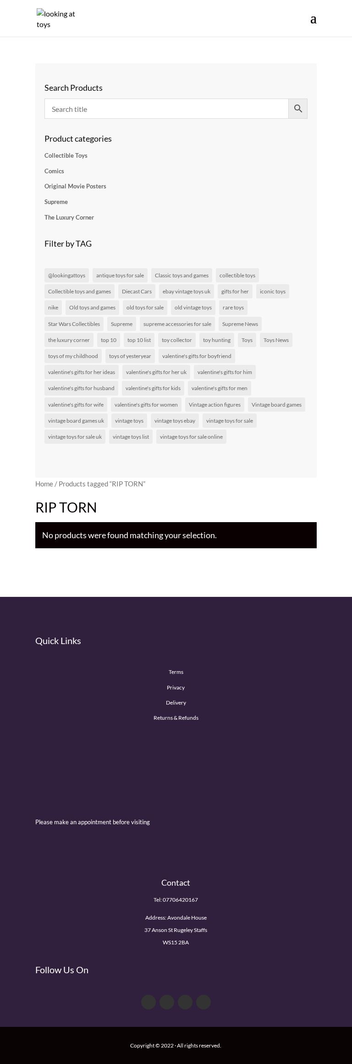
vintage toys (129, 420)
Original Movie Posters (75, 186)
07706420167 (180, 899)
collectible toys (237, 275)
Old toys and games (92, 307)
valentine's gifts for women (146, 404)
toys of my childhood (73, 356)
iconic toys (273, 291)
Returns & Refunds (176, 717)
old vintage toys (193, 307)
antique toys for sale (120, 275)
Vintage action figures (215, 404)
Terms (176, 671)
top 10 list (139, 339)
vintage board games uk (76, 420)
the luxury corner (69, 339)
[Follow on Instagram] (203, 1002)
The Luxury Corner (69, 217)
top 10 (108, 339)
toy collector (177, 339)
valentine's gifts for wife (76, 404)
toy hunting (217, 339)
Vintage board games (277, 404)
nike (53, 307)
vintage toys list (131, 436)
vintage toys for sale (229, 420)
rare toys (233, 307)
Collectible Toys (66, 155)
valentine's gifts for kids (153, 388)
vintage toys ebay (174, 420)
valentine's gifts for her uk (156, 372)
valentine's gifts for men (220, 388)
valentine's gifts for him (225, 372)
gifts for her (235, 291)
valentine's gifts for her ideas (81, 372)
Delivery (176, 702)
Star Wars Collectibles (74, 323)
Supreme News (240, 323)
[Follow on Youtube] (185, 1002)
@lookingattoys (66, 275)
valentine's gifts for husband (81, 388)
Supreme (56, 201)
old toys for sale (145, 307)
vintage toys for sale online (191, 436)
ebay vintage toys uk (186, 291)
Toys (247, 339)
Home (44, 484)
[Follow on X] (167, 1002)
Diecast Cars (137, 291)
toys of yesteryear (130, 356)
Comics (54, 171)
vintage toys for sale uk (75, 436)
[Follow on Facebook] (148, 1002)
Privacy (176, 687)
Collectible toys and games (79, 291)
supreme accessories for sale (177, 323)
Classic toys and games (182, 275)
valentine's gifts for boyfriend (196, 356)
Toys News (276, 339)
